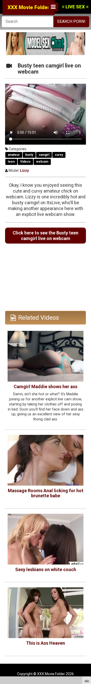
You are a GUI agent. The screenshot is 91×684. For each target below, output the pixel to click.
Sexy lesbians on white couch (45, 569)
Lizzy (24, 170)
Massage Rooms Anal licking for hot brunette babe (45, 493)
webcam (42, 161)
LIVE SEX (75, 6)
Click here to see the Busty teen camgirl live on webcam (45, 235)
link (86, 605)
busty (29, 155)
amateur (14, 155)
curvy (59, 155)
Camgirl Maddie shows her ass (45, 386)
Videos (25, 161)
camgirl (44, 155)
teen (11, 161)
